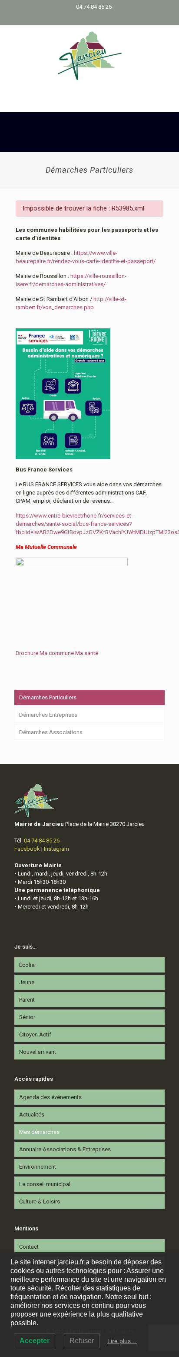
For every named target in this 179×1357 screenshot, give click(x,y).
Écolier (27, 965)
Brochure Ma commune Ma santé (57, 653)
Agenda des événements (50, 1097)
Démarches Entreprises (48, 715)
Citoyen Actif (35, 1034)
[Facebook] (84, 18)
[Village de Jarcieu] (89, 55)
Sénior (27, 1017)
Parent (27, 999)
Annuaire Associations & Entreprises (65, 1149)
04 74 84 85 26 (94, 6)
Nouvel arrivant (37, 1052)
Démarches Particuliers (47, 697)
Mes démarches (39, 1132)
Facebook (27, 849)
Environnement (37, 1166)
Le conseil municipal (44, 1184)
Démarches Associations (51, 732)
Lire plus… (122, 1340)
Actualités (31, 1114)
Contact (29, 1246)
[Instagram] (95, 18)
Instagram (56, 849)
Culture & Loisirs (39, 1201)
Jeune (26, 982)
